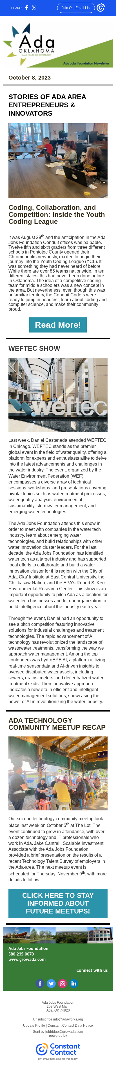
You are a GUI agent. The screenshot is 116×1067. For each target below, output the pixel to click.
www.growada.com (27, 959)
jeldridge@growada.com (64, 1032)
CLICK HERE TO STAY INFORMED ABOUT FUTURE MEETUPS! (58, 903)
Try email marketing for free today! (58, 1058)
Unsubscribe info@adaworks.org (58, 1019)
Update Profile (34, 1026)
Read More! (58, 324)
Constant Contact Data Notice (70, 1026)
